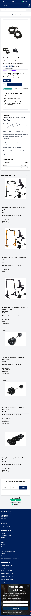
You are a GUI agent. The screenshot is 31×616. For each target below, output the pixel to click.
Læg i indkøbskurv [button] (14, 84)
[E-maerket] (4, 1)
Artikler (3, 537)
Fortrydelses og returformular (8, 551)
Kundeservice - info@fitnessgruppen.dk (15, 101)
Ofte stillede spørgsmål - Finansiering (10, 558)
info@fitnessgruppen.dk (7, 526)
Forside (3, 533)
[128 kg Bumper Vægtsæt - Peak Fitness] (15, 393)
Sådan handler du (5, 546)
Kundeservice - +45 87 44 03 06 (13, 98)
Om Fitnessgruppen (6, 535)
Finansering (4, 556)
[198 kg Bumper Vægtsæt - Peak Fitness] (15, 343)
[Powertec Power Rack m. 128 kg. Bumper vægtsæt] (15, 192)
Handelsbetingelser (5, 540)
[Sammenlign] (26, 5)
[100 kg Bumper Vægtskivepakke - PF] (15, 443)
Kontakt (3, 544)
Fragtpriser (3, 549)
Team (2, 542)
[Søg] (29, 10)
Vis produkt (5, 223)
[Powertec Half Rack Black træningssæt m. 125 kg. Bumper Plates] (15, 292)
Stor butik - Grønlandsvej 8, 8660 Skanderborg (14, 104)
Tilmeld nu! (15, 608)
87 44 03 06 (4, 523)
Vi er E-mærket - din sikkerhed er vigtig (15, 107)
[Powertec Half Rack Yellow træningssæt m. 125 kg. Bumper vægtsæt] (15, 242)
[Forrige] (27, 175)
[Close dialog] (28, 586)
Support (3, 553)
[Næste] (29, 175)
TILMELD (23, 487)
